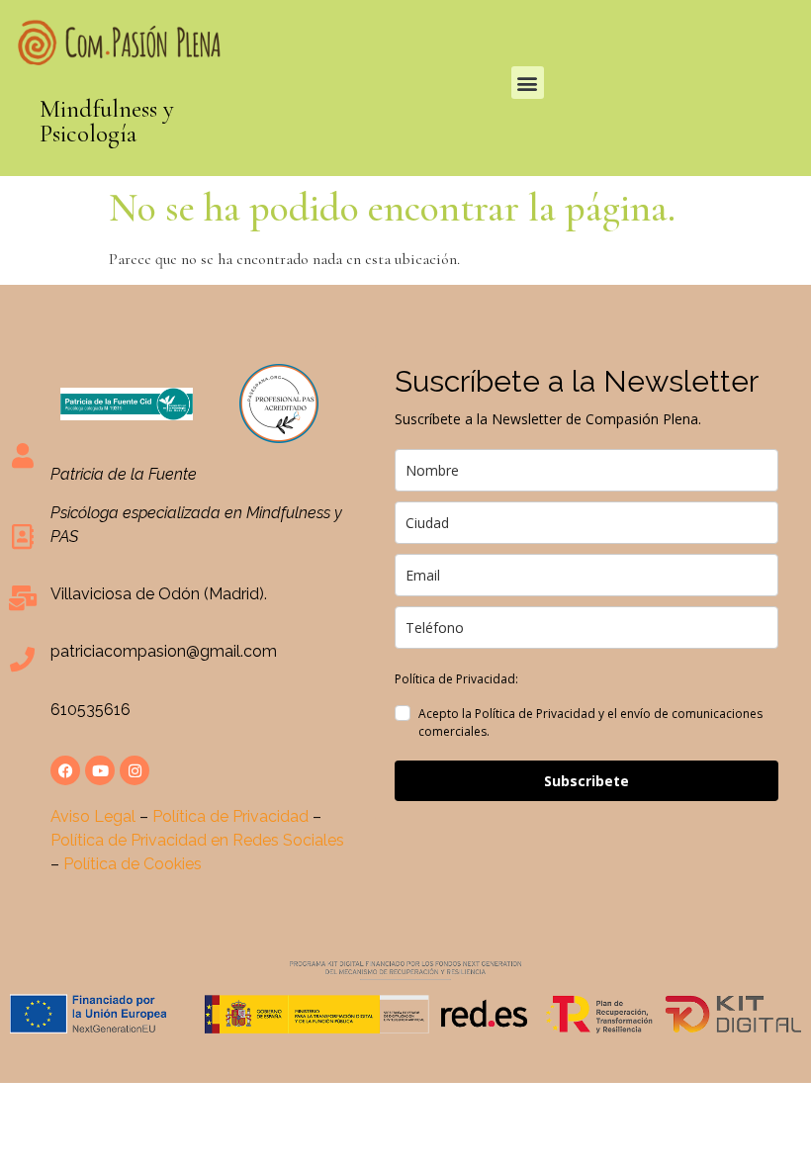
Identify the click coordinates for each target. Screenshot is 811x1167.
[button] (527, 82)
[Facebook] (65, 770)
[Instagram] (134, 770)
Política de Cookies (132, 863)
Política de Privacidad (230, 816)
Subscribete (586, 780)
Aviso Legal (92, 816)
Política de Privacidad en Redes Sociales (197, 840)
